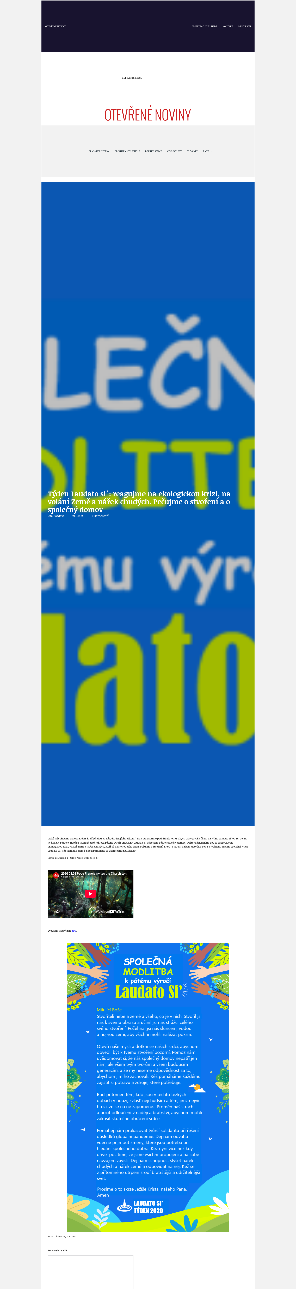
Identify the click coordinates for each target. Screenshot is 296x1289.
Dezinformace (153, 151)
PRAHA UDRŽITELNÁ (99, 151)
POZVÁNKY (192, 151)
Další (206, 151)
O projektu (244, 26)
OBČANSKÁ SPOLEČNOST (127, 151)
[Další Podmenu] (212, 151)
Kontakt (228, 26)
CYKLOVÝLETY (174, 151)
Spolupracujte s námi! (205, 26)
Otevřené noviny (55, 26)
